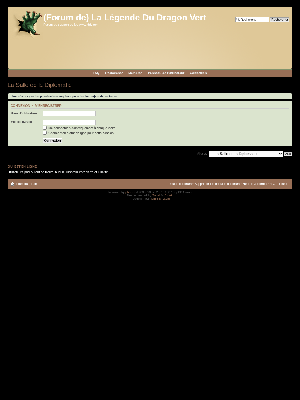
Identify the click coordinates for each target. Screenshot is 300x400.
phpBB (130, 192)
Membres (135, 73)
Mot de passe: (21, 121)
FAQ (96, 73)
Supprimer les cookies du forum (217, 184)
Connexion (198, 73)
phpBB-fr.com (160, 198)
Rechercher (114, 73)
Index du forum (26, 184)
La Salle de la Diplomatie (40, 85)
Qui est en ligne (22, 166)
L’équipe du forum (179, 184)
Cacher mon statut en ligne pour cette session (80, 133)
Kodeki (168, 195)
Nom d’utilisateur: (24, 113)
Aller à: (202, 153)
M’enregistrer (48, 105)
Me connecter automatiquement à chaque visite (81, 128)
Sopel (156, 195)
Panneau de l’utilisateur (166, 73)
